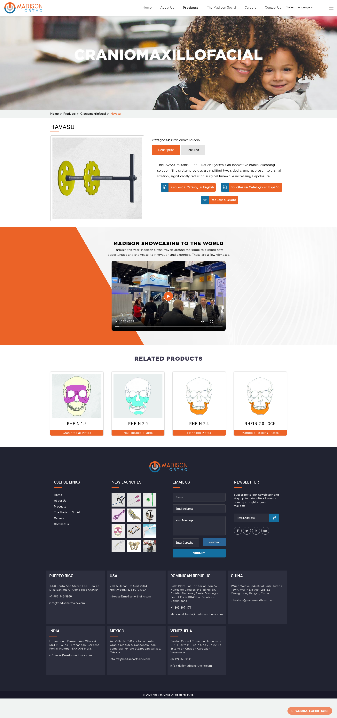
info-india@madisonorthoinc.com (70, 655)
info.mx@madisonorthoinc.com (130, 659)
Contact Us (273, 8)
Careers (250, 8)
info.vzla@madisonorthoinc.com (191, 665)
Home (147, 8)
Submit (199, 553)
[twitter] (247, 531)
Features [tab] (192, 150)
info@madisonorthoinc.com (67, 603)
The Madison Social (221, 8)
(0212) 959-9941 (181, 659)
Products (190, 7)
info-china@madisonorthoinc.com (252, 600)
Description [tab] (166, 150)
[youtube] (265, 531)
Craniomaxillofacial (93, 114)
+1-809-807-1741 (181, 607)
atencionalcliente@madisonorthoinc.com (196, 614)
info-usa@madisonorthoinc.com (130, 596)
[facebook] (238, 531)
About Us (167, 8)
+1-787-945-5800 (60, 596)
